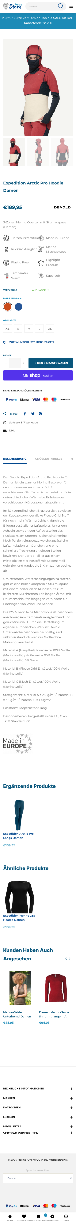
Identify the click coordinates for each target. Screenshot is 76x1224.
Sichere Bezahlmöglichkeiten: (22, 390)
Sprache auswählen (38, 1170)
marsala (7, 306)
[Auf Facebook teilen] (25, 414)
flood (18, 306)
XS (7, 329)
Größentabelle (48, 458)
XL (50, 329)
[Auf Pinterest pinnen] (40, 414)
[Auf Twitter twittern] (32, 414)
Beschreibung (15, 458)
